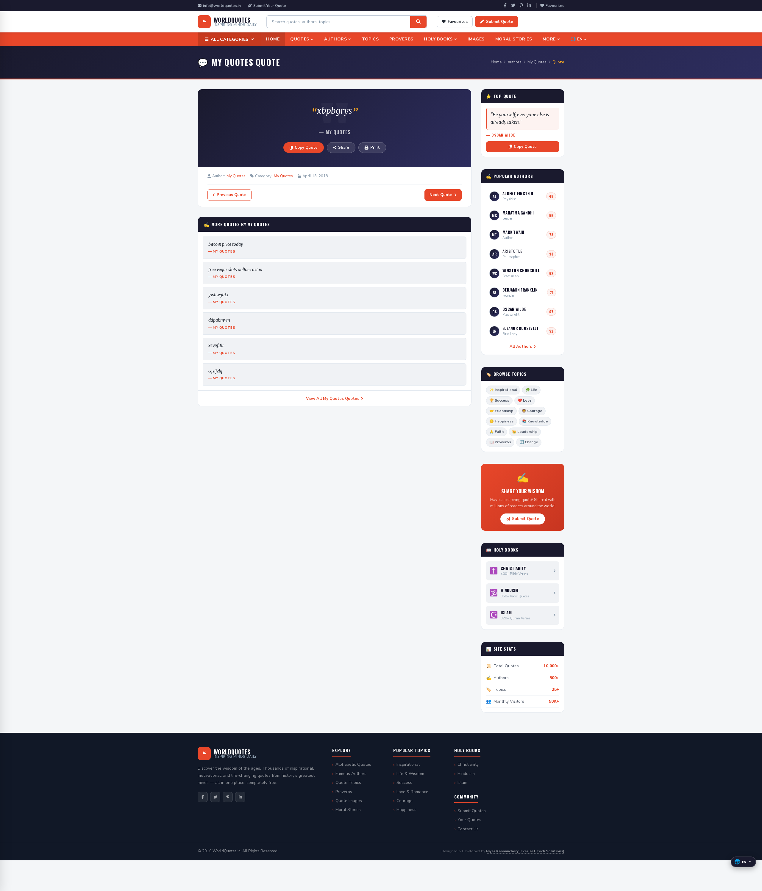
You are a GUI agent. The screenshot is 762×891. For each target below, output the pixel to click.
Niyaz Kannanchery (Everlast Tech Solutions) (525, 851)
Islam (462, 782)
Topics (370, 39)
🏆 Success (499, 400)
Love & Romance (412, 792)
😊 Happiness (501, 421)
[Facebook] (505, 5)
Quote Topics (348, 782)
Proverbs (401, 39)
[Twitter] (513, 5)
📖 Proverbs (500, 442)
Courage (404, 801)
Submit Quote (499, 21)
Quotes (299, 39)
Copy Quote (306, 147)
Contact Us (468, 829)
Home (272, 39)
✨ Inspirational (503, 389)
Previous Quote (231, 195)
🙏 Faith (496, 431)
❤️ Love (525, 400)
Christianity (468, 764)
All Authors (521, 346)
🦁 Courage (532, 410)
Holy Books (438, 39)
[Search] (418, 22)
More (549, 39)
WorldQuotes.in (227, 851)
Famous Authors (350, 773)
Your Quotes (469, 820)
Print (375, 147)
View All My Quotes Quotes (332, 398)
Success (404, 782)
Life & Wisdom (410, 773)
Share (343, 147)
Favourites (555, 5)
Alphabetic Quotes (353, 764)
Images (476, 39)
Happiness (406, 809)
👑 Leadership (525, 431)
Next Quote (441, 195)
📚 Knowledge (535, 421)
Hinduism (466, 773)
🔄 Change (528, 442)
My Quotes (536, 62)
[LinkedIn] (529, 5)
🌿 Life (531, 389)
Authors (335, 39)
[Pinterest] (521, 5)
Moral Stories (513, 39)
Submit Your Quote (269, 5)
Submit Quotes (471, 811)
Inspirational (408, 764)
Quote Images (348, 801)
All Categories (229, 39)
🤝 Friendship (501, 410)
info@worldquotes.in (222, 5)
